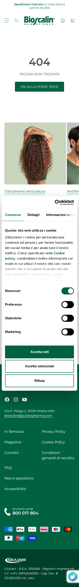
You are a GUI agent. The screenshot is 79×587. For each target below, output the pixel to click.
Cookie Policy (53, 442)
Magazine (12, 442)
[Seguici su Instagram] (15, 399)
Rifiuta (39, 381)
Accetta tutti (39, 352)
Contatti (11, 453)
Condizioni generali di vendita (58, 455)
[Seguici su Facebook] (7, 399)
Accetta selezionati (39, 366)
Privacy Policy (53, 431)
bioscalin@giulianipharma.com (28, 416)
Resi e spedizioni (19, 478)
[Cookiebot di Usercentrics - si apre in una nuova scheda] (56, 202)
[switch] (67, 304)
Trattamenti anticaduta (24, 191)
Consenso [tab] (13, 215)
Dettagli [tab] (33, 215)
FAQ (8, 468)
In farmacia (14, 431)
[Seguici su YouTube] (24, 399)
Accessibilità (15, 489)
